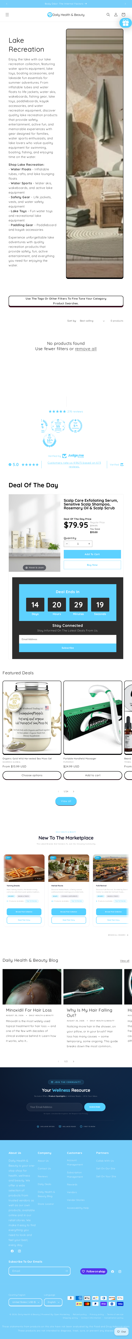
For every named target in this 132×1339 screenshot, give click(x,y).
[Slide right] (73, 791)
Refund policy (79, 1314)
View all (66, 801)
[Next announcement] (125, 4)
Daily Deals (44, 1184)
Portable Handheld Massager (79, 758)
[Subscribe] (66, 1271)
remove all (86, 348)
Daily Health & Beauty (29, 1314)
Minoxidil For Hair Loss (29, 1010)
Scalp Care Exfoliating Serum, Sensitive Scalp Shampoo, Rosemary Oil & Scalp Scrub (91, 504)
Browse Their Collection (24, 912)
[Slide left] (58, 791)
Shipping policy (70, 1318)
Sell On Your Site (106, 1176)
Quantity (70, 538)
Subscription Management (75, 1174)
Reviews (43, 1176)
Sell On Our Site (105, 1168)
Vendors (72, 1192)
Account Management (75, 1162)
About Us (43, 1160)
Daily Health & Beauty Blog (46, 1194)
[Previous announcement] (6, 4)
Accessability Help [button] (78, 1207)
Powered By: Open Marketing (55, 1314)
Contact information (91, 1318)
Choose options (32, 775)
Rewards (72, 1184)
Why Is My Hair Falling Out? (89, 1012)
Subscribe (94, 1107)
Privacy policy (97, 1314)
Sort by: (71, 320)
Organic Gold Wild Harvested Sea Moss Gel (27, 758)
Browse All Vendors (116, 935)
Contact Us (44, 1168)
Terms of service (115, 1314)
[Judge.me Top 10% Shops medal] (82, 440)
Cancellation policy (113, 1318)
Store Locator (46, 1203)
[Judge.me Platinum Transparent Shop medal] (56, 426)
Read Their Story (24, 920)
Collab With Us (105, 1160)
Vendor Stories (76, 1200)
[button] (7, 14)
